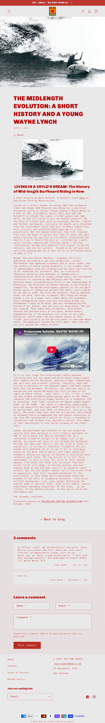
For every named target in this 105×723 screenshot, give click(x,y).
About (11, 659)
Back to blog (54, 519)
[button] (9, 11)
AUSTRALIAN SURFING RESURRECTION (61, 501)
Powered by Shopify (64, 721)
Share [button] (20, 135)
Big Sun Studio (46, 721)
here (82, 198)
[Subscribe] (49, 696)
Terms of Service (18, 672)
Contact (12, 666)
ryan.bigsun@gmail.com (67, 663)
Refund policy (16, 679)
